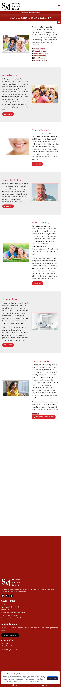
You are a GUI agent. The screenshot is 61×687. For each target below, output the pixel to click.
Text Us (47, 685)
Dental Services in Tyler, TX (9, 615)
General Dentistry (39, 49)
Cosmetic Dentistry (40, 51)
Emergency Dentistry (41, 60)
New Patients (5, 610)
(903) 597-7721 (11, 649)
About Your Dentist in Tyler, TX (10, 607)
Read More (8, 114)
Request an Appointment (45, 417)
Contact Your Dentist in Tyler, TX (11, 618)
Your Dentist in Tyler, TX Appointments (13, 612)
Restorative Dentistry (41, 53)
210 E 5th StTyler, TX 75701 (6, 644)
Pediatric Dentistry (40, 55)
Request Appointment (10, 635)
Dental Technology (40, 58)
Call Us (16, 685)
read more (35, 414)
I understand (52, 678)
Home (3, 604)
